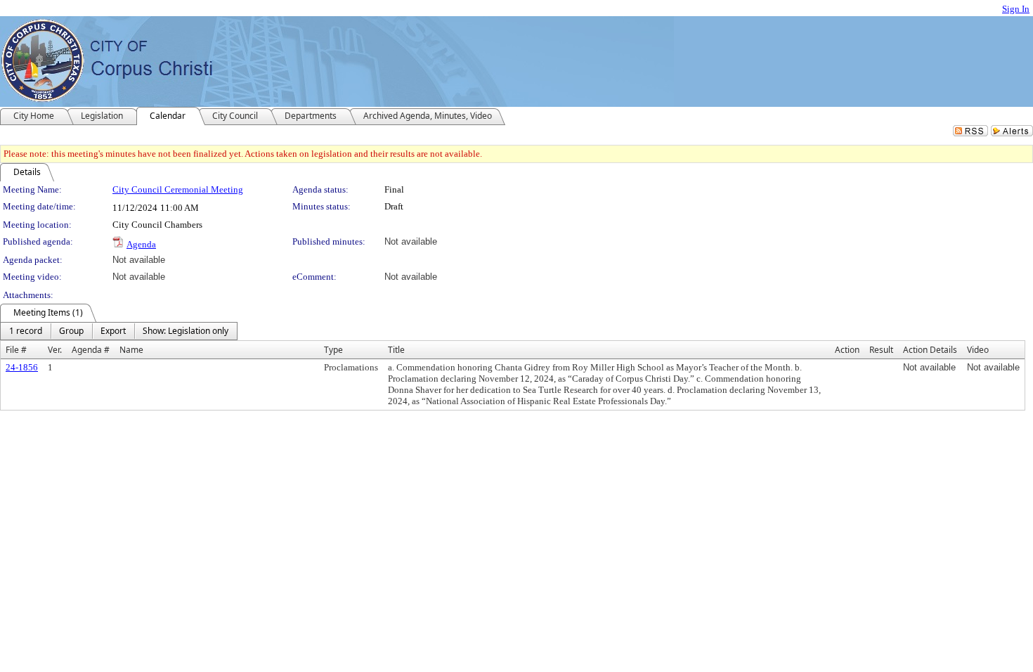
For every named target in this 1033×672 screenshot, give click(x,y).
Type (333, 350)
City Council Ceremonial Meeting (177, 189)
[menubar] (119, 331)
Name (131, 350)
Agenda (141, 244)
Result (881, 350)
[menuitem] (26, 331)
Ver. (55, 350)
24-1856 (22, 367)
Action (847, 350)
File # (16, 350)
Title (396, 350)
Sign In (1015, 9)
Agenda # (91, 350)
